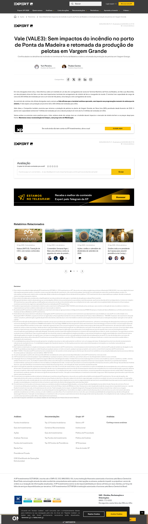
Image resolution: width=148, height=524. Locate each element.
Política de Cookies (83, 438)
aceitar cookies (116, 514)
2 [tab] (74, 271)
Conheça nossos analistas (117, 422)
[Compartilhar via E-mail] (90, 79)
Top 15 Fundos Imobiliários (55, 422)
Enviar (121, 172)
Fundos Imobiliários (21, 422)
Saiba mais (37, 517)
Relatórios (31, 17)
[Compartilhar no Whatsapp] (79, 79)
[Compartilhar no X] (74, 79)
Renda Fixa (18, 448)
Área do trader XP (83, 448)
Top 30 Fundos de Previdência (56, 443)
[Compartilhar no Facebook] (68, 79)
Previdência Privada (22, 453)
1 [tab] (71, 271)
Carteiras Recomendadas (55, 428)
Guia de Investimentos (22, 428)
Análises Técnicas (21, 438)
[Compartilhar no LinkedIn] (85, 79)
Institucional (80, 428)
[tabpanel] (28, 246)
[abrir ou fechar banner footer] (142, 513)
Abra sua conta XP (126, 4)
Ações (22, 17)
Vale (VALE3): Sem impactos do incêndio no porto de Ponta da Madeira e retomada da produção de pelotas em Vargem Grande (82, 17)
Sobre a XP (80, 422)
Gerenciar (25, 517)
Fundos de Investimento (23, 443)
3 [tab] (77, 271)
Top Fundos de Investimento (56, 438)
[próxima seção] (82, 271)
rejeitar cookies (94, 514)
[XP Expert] (23, 3)
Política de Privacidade (85, 433)
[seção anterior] (65, 271)
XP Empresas (81, 443)
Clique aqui (118, 128)
